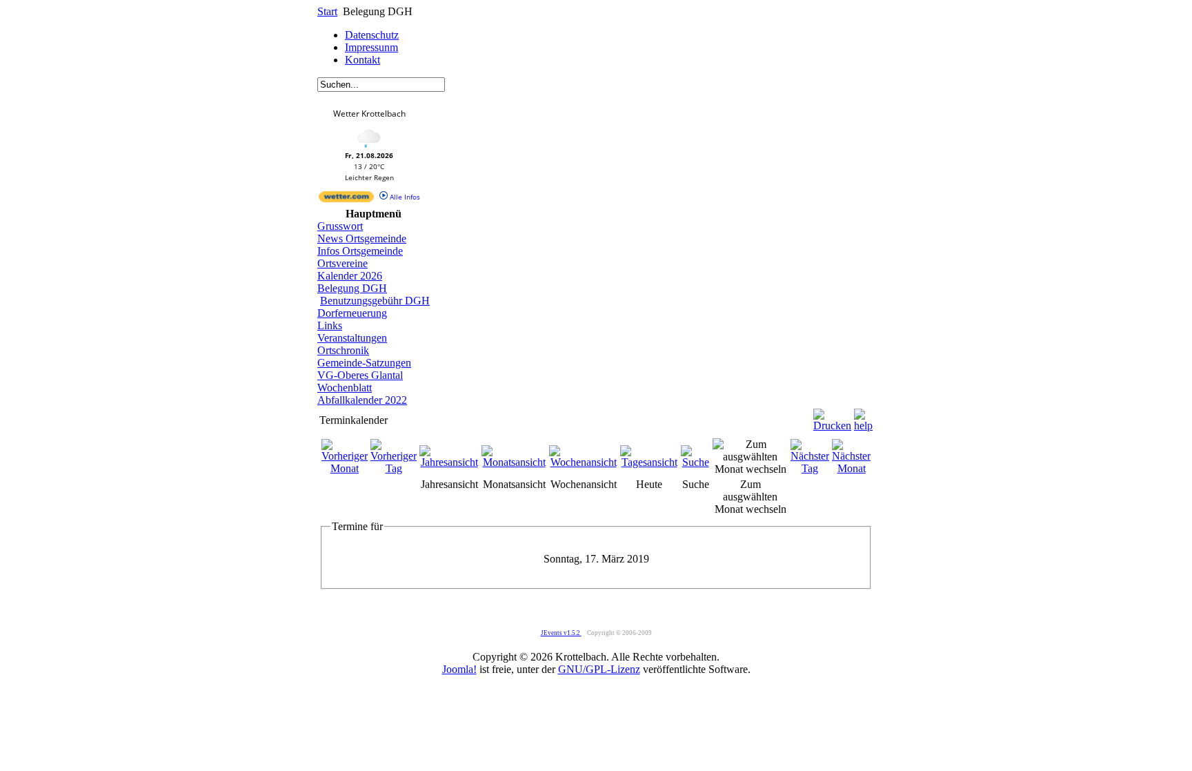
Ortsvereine (342, 263)
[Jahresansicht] (449, 462)
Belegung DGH (352, 288)
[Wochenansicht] (583, 462)
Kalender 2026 (349, 276)
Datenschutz (372, 35)
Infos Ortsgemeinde (360, 251)
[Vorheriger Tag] (393, 468)
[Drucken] (832, 416)
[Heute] (649, 462)
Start (327, 11)
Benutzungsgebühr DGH (375, 300)
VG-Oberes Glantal (360, 375)
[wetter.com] (346, 199)
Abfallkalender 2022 (362, 400)
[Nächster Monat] (851, 468)
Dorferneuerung (352, 313)
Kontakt (362, 60)
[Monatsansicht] (513, 462)
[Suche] (695, 462)
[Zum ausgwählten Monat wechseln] (750, 469)
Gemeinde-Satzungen (364, 363)
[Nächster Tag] (810, 468)
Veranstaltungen (352, 338)
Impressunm (371, 47)
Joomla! (459, 669)
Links (329, 325)
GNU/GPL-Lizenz (599, 669)
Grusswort (340, 226)
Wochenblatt (344, 387)
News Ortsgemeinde (361, 238)
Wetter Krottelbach (369, 113)
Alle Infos (404, 197)
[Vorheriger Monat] (344, 468)
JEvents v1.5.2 (561, 633)
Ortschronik (343, 350)
